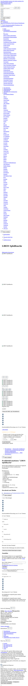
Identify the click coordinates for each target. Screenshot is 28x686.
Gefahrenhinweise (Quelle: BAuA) (11, 637)
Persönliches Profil (9, 23)
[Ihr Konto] (2, 15)
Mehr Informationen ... (19, 670)
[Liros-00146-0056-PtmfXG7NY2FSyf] (7, 253)
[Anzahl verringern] (4, 439)
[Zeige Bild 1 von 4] (2, 379)
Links (4, 648)
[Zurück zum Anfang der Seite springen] (2, 667)
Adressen (16, 23)
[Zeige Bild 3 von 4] (5, 379)
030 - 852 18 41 (8, 611)
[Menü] (2, 5)
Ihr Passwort (5, 563)
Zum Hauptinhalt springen (7, 1)
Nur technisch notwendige (6, 681)
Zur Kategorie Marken (8, 94)
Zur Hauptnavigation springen (12, 2)
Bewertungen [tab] (8, 454)
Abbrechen (4, 568)
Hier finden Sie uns (7, 646)
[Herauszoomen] (3, 389)
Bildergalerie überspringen (8, 252)
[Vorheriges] (3, 377)
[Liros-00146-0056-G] (7, 284)
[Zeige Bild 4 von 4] (6, 379)
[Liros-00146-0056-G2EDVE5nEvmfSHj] (7, 315)
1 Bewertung (5, 429)
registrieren (5, 21)
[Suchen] (15, 8)
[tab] (15, 450)
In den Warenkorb (6, 442)
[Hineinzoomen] (9, 389)
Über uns (5, 647)
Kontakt (5, 643)
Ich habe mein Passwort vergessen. (10, 565)
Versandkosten (6, 631)
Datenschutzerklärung (8, 633)
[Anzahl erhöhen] (12, 439)
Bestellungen (21, 23)
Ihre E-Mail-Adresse (7, 562)
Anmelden (3, 20)
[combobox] (7, 8)
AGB (4, 635)
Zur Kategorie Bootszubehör (9, 31)
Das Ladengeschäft (7, 644)
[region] (14, 329)
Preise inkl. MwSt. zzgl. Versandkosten (11, 411)
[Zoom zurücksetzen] (6, 389)
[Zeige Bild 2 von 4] (4, 379)
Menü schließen (6, 17)
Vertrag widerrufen (5, 626)
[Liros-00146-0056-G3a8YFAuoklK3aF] (7, 346)
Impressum (5, 636)
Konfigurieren (16, 681)
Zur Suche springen (17, 1)
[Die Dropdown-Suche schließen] (18, 8)
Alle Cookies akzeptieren (6, 683)
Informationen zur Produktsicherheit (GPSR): (14, 493)
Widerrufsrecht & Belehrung (9, 632)
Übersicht (3, 23)
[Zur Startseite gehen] (6, 3)
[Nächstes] (6, 377)
